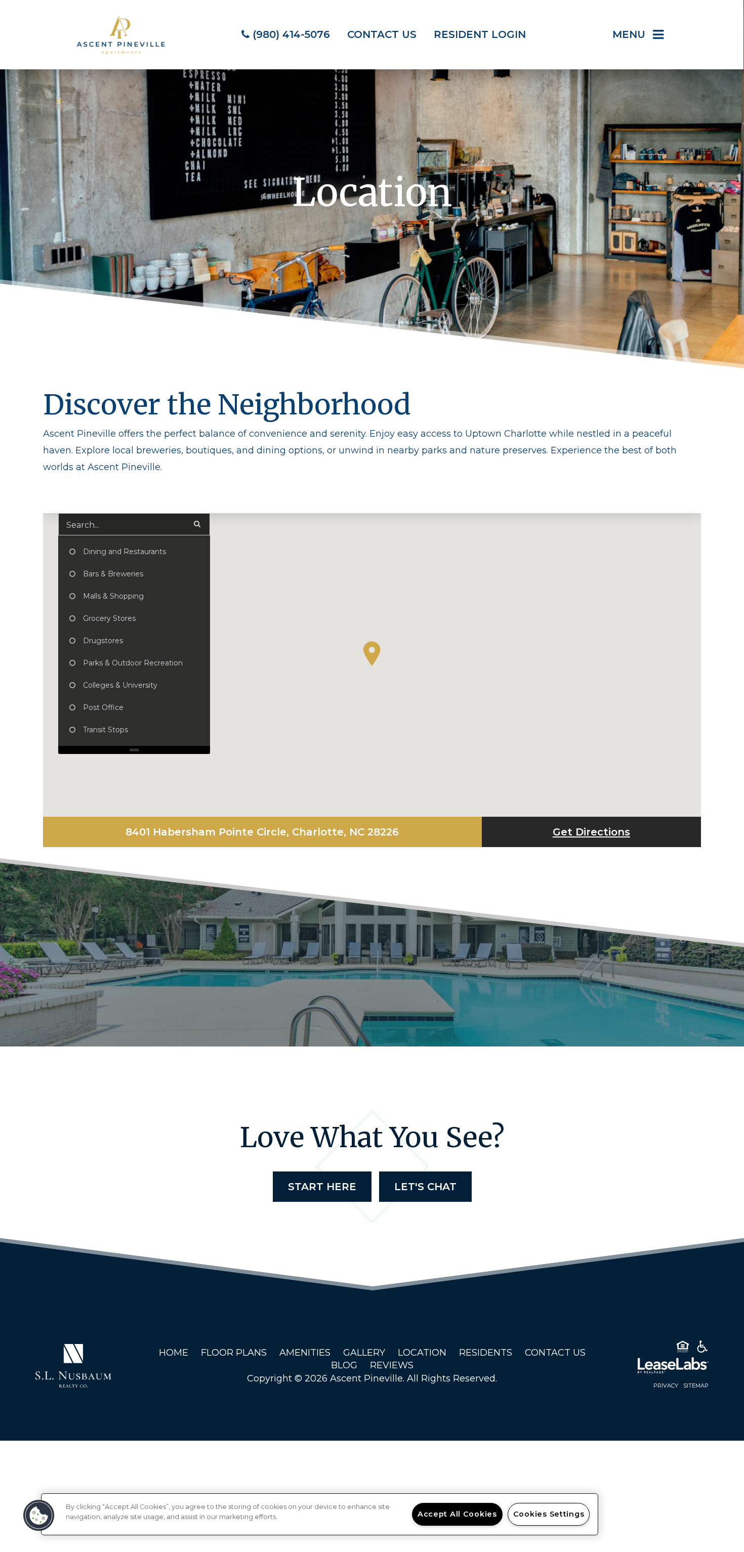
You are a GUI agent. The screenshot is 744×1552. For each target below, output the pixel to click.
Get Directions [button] (591, 832)
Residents (485, 1352)
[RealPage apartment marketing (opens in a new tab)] (658, 1367)
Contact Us (555, 1352)
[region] (319, 1514)
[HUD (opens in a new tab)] (683, 1348)
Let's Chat (425, 1187)
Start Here (322, 1187)
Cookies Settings (549, 1514)
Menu (628, 34)
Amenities (304, 1352)
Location (422, 1352)
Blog (344, 1365)
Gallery (364, 1352)
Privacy (665, 1385)
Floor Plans (234, 1352)
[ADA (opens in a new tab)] (702, 1348)
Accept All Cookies (457, 1514)
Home (173, 1352)
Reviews (392, 1365)
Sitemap (696, 1385)
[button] (372, 653)
